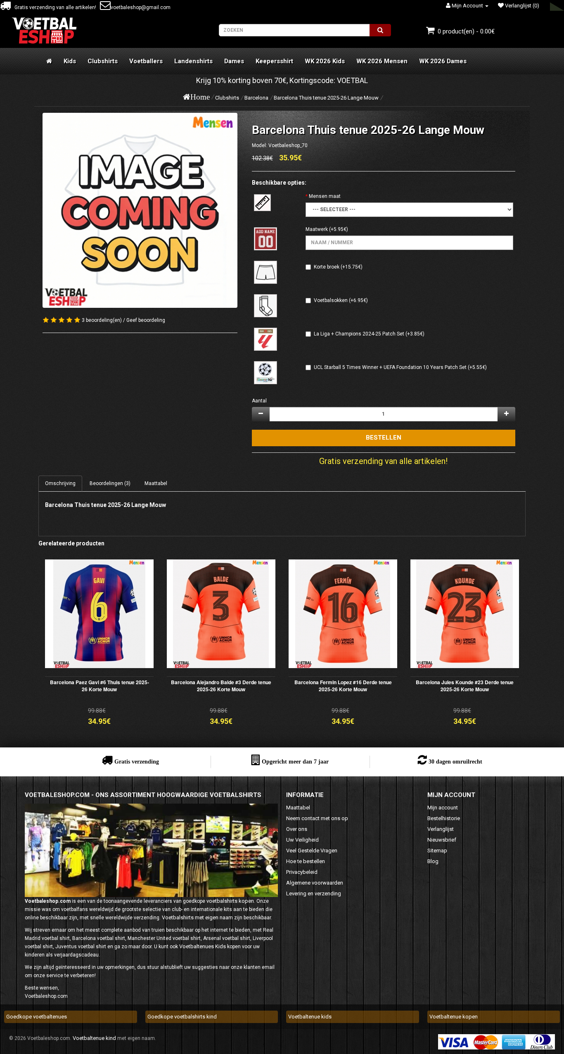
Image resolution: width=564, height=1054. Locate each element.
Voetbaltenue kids (310, 1017)
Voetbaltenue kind (94, 1038)
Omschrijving (60, 483)
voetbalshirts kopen (230, 901)
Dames (234, 61)
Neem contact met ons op (317, 818)
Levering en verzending (313, 893)
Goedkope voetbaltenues (36, 1017)
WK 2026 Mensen (382, 61)
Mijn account (442, 807)
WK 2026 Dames (443, 61)
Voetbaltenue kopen (453, 1017)
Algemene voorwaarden (314, 883)
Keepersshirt (274, 61)
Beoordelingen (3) (110, 483)
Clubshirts (103, 61)
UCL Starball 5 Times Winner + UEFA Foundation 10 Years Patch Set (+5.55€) (400, 367)
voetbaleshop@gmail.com (141, 7)
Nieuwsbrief (441, 840)
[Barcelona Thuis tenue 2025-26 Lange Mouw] (140, 210)
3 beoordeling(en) (102, 320)
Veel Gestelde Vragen (311, 850)
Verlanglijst (440, 829)
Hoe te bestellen (305, 861)
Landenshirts (193, 61)
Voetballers (146, 61)
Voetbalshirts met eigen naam (197, 917)
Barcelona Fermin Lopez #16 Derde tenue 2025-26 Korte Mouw (343, 685)
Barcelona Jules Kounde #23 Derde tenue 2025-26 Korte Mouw (465, 685)
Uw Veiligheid (302, 840)
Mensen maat (325, 196)
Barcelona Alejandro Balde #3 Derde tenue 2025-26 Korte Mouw (221, 685)
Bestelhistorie (443, 818)
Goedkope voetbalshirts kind (182, 1017)
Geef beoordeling (145, 320)
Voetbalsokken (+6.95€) (341, 300)
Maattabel (156, 483)
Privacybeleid (302, 872)
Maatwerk (317, 229)
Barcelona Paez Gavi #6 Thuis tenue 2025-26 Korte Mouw (99, 685)
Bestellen (383, 437)
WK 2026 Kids (325, 61)
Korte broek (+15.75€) (338, 267)
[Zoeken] (380, 30)
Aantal (259, 401)
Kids (70, 61)
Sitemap (437, 850)
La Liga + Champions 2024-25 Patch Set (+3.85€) (369, 334)
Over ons (296, 829)
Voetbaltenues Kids (202, 946)
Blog (432, 861)
